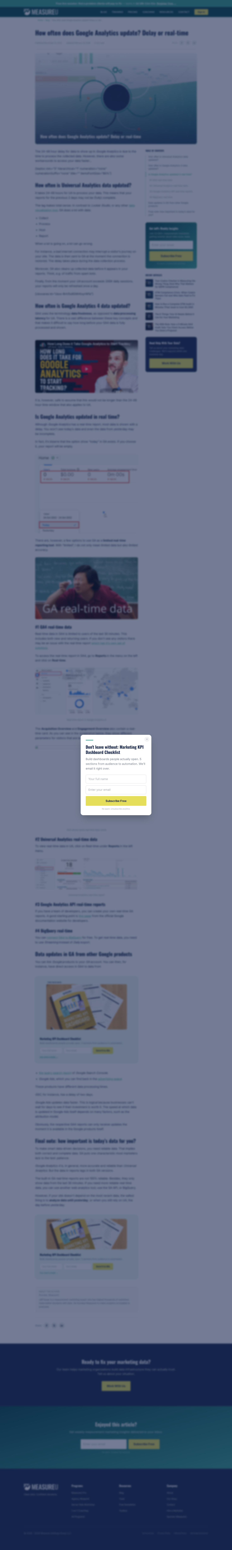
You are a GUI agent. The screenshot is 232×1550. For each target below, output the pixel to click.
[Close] (146, 739)
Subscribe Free (116, 801)
